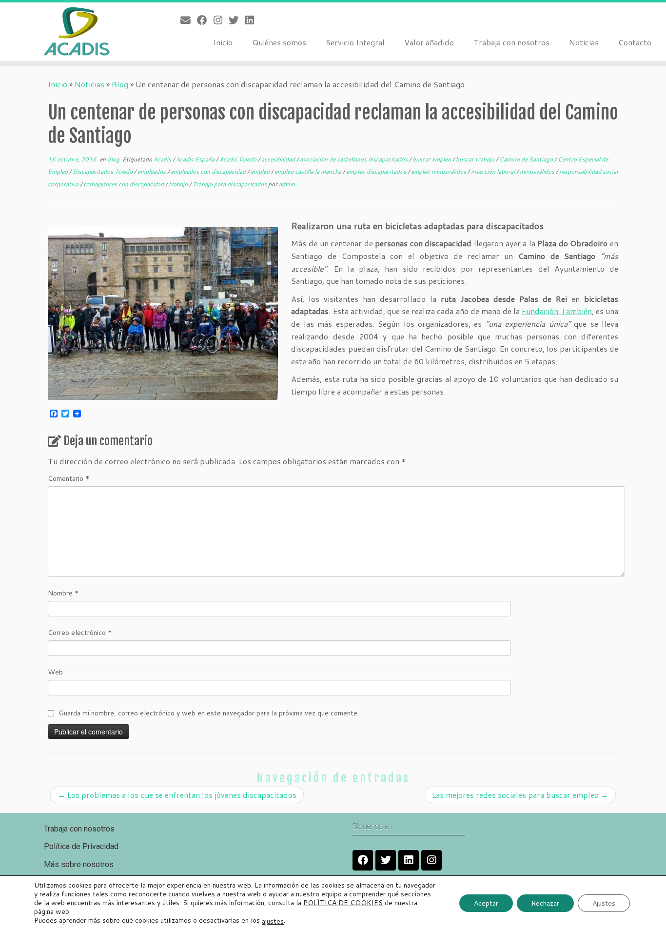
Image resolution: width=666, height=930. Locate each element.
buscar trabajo (476, 159)
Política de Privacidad (81, 846)
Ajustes (603, 903)
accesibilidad (278, 159)
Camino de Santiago (526, 159)
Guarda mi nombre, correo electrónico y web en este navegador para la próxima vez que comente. (209, 713)
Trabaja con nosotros (511, 42)
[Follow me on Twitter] (237, 20)
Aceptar (486, 903)
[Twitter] (385, 860)
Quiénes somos (279, 42)
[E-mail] (188, 20)
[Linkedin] (408, 860)
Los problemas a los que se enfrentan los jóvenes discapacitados (177, 794)
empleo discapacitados (377, 171)
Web (55, 672)
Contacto (634, 42)
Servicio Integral (355, 42)
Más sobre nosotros (79, 864)
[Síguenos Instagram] (221, 20)
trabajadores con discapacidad (124, 184)
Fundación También (556, 311)
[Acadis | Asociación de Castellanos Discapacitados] (77, 31)
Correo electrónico (80, 632)
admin (287, 184)
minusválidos (538, 171)
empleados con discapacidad (209, 171)
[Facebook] (363, 860)
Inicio (223, 42)
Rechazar (545, 903)
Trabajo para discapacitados (230, 184)
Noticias (584, 42)
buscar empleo (432, 159)
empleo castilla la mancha (308, 171)
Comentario (69, 478)
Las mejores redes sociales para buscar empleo (520, 794)
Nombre (63, 593)
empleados (152, 171)
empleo (261, 171)
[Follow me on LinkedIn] (252, 20)
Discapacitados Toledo (103, 171)
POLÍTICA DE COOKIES (343, 903)
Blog (120, 84)
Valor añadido (429, 42)
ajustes (273, 920)
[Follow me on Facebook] (205, 20)
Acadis (163, 159)
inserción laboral (493, 171)
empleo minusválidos (439, 171)
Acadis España (196, 159)
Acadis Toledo (238, 159)
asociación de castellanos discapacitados (354, 159)
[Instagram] (431, 860)
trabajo (179, 184)
